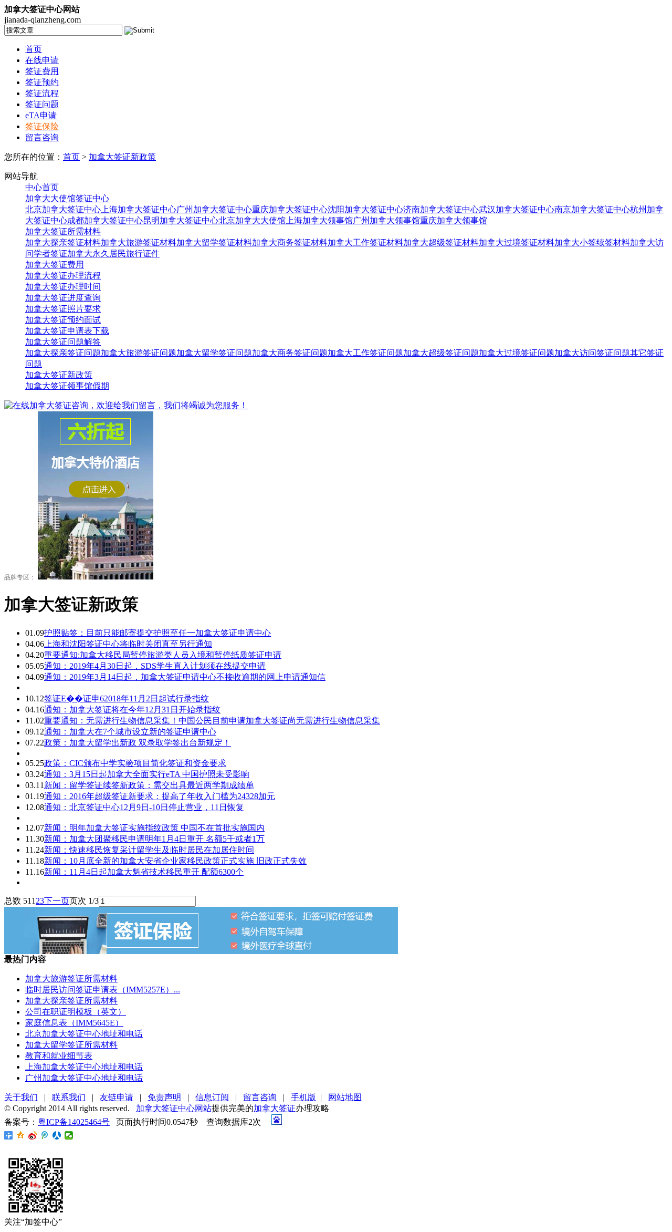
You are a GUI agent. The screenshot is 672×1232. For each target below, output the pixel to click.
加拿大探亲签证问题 (63, 352)
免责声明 (164, 1097)
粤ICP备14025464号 (74, 1121)
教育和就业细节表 (58, 1055)
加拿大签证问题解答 (63, 341)
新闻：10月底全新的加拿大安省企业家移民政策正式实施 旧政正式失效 (175, 860)
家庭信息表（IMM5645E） (74, 1022)
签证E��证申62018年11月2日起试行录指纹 (126, 698)
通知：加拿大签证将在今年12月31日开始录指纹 (132, 709)
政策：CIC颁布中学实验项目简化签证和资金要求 (135, 763)
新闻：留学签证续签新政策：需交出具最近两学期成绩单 (149, 785)
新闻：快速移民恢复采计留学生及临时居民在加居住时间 (149, 849)
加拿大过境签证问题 (516, 352)
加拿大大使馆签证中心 (67, 198)
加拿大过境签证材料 (516, 242)
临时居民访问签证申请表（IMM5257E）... (102, 989)
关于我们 (21, 1097)
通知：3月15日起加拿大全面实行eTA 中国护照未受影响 (146, 774)
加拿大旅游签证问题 (138, 352)
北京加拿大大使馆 (252, 220)
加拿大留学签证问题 (214, 352)
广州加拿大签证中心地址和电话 (84, 1077)
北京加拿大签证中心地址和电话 (84, 1033)
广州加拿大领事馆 (386, 220)
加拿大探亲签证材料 (63, 242)
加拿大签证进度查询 (63, 297)
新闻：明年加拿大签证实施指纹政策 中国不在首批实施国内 (154, 827)
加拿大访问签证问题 (592, 352)
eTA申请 (41, 115)
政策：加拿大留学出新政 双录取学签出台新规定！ (137, 742)
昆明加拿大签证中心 (180, 220)
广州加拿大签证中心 (214, 209)
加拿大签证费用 (54, 264)
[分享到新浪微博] (32, 1135)
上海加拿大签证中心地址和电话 (84, 1066)
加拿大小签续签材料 (592, 242)
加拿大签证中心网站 (174, 1108)
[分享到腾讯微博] (44, 1135)
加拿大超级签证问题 (441, 352)
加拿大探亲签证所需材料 (71, 1000)
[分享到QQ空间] (20, 1135)
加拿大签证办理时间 (63, 286)
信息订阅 (212, 1097)
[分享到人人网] (56, 1135)
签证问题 (42, 104)
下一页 (56, 900)
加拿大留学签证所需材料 (71, 1044)
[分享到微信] (69, 1135)
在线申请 (42, 60)
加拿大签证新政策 (122, 156)
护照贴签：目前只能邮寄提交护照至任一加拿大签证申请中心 (157, 632)
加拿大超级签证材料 (441, 242)
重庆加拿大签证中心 (290, 209)
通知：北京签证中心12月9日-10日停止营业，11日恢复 (144, 807)
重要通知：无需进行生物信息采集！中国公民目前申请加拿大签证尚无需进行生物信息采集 (212, 720)
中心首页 (42, 187)
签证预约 (42, 82)
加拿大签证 (275, 1108)
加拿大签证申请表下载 (67, 330)
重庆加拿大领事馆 (453, 220)
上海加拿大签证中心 (138, 209)
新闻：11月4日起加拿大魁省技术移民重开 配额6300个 (144, 871)
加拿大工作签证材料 (365, 242)
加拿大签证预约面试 (63, 319)
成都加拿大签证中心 (105, 220)
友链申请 (116, 1097)
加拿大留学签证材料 (214, 242)
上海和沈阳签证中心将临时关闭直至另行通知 (128, 643)
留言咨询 (42, 137)
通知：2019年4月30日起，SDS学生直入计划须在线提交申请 (155, 665)
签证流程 (42, 93)
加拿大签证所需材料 (63, 231)
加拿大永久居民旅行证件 (113, 253)
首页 (33, 49)
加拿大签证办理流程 (63, 275)
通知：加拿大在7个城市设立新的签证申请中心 (130, 731)
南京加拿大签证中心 (592, 209)
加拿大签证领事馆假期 (67, 385)
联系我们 (69, 1097)
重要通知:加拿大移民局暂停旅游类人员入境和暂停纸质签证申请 (162, 654)
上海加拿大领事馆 (319, 220)
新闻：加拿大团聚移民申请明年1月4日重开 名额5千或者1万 (154, 838)
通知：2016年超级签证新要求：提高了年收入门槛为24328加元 (159, 796)
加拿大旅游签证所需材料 (71, 978)
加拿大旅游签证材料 (138, 242)
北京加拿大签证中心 (63, 209)
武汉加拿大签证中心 (516, 209)
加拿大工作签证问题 (365, 352)
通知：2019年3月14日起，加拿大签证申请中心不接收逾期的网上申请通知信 (185, 676)
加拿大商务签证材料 (290, 242)
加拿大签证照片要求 (63, 308)
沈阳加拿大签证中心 (365, 209)
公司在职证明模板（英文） (75, 1011)
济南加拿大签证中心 (441, 209)
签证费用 (42, 71)
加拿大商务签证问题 (290, 352)
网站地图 (345, 1097)
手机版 (303, 1097)
